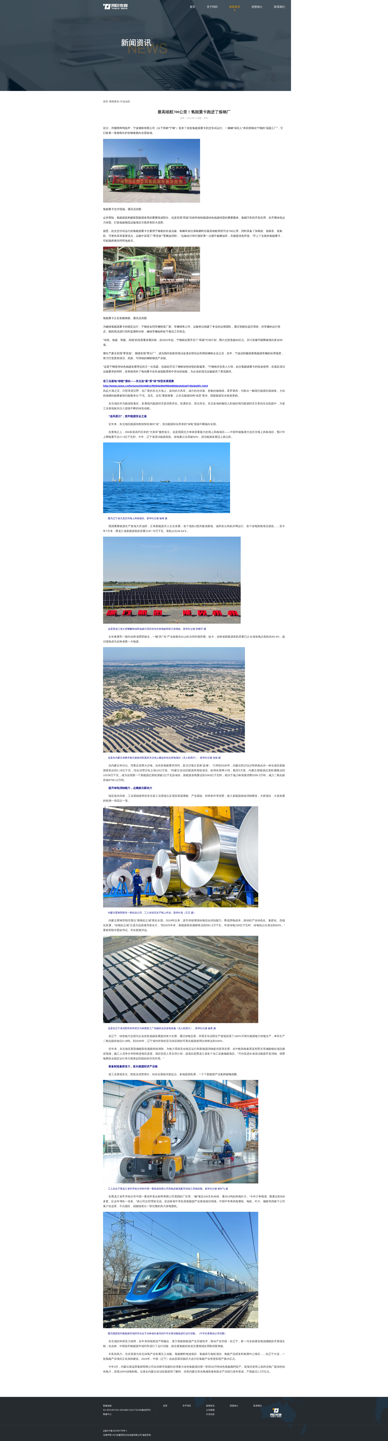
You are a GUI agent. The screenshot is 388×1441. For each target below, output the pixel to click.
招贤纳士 (257, 6)
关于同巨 (212, 6)
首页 (192, 6)
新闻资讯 (234, 6)
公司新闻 (210, 1410)
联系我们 (279, 6)
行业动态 (125, 101)
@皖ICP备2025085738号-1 (115, 1431)
